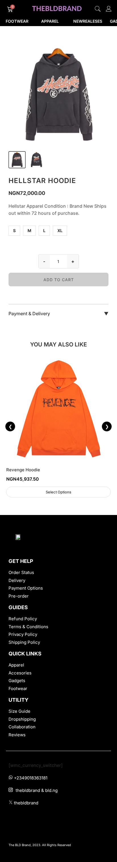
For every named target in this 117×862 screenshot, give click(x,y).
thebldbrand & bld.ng (37, 790)
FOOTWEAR (17, 21)
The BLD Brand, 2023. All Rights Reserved (40, 845)
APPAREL (50, 21)
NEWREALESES (87, 21)
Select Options (58, 492)
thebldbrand (26, 803)
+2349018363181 (30, 778)
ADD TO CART (58, 279)
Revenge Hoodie (23, 469)
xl (59, 230)
